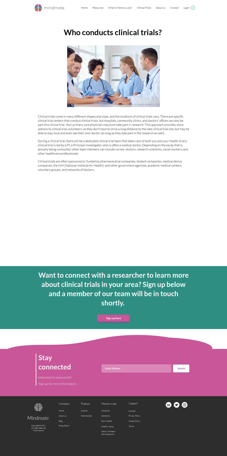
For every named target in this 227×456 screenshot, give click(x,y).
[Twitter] (176, 405)
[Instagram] (184, 405)
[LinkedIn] (168, 405)
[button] (98, 7)
